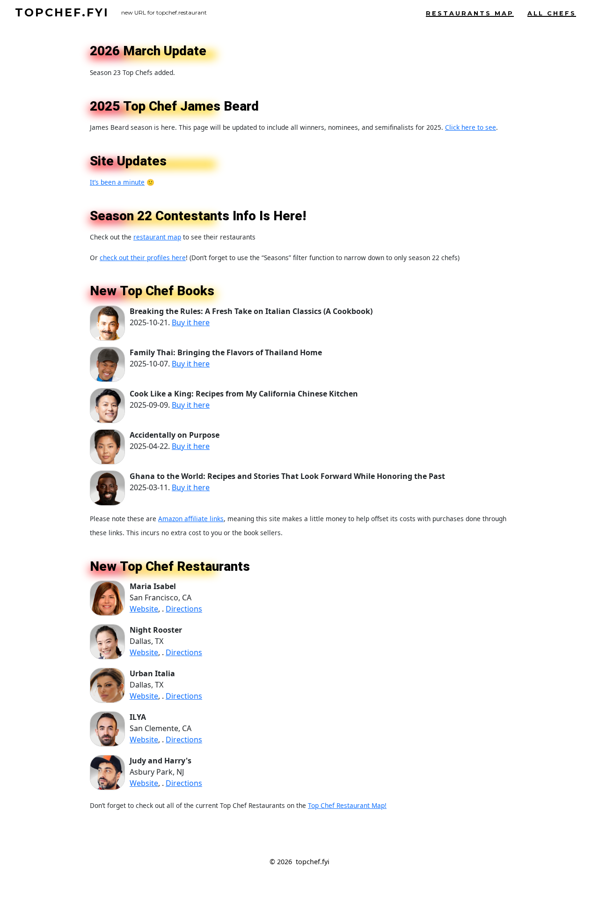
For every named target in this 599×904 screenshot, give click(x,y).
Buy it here (191, 322)
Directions (184, 609)
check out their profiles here (143, 257)
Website (144, 609)
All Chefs (551, 13)
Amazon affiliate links (191, 518)
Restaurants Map (470, 13)
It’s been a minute (117, 182)
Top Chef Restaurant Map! (347, 805)
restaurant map (157, 236)
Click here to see (470, 127)
